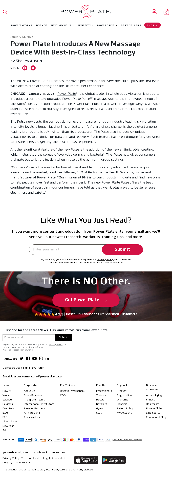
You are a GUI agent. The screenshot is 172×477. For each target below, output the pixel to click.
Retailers (101, 404)
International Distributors (39, 404)
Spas (99, 413)
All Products (10, 421)
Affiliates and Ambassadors (32, 415)
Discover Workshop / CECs (72, 393)
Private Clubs (154, 408)
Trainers (101, 395)
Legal (46, 458)
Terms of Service (31, 458)
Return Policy (125, 408)
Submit (122, 249)
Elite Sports (153, 413)
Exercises (8, 408)
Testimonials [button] (60, 25)
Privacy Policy (105, 259)
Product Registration (124, 393)
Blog (5, 413)
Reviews (8, 404)
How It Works (21, 25)
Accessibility (59, 458)
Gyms (99, 408)
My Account (124, 413)
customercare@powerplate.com (40, 377)
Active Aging (154, 395)
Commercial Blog (156, 417)
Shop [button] (150, 25)
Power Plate (66, 94)
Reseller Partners (34, 408)
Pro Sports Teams (34, 399)
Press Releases (33, 395)
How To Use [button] (106, 25)
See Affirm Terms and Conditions (127, 440)
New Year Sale (8, 428)
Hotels (100, 399)
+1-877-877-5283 (32, 368)
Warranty (122, 399)
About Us (29, 391)
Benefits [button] (84, 25)
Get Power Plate (82, 300)
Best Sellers (131, 25)
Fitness (150, 399)
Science (41, 25)
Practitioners (104, 391)
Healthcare (152, 404)
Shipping (122, 404)
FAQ (5, 417)
